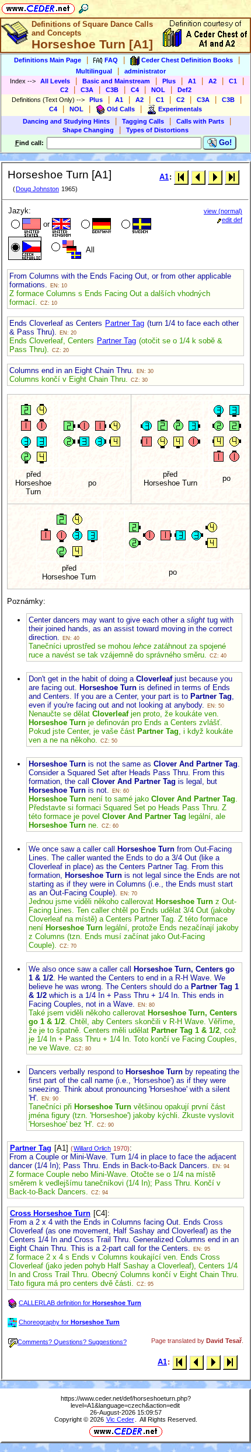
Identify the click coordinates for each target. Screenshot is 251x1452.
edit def (232, 219)
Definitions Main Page (47, 60)
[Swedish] (135, 225)
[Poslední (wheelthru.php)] (232, 177)
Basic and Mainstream (116, 81)
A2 (212, 81)
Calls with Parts (200, 121)
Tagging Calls (143, 121)
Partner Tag (124, 323)
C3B (112, 89)
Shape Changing (88, 129)
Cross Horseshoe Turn (50, 1213)
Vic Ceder (120, 1419)
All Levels (55, 81)
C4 (135, 89)
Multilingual (94, 71)
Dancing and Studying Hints (66, 121)
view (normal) (223, 211)
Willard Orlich (92, 1148)
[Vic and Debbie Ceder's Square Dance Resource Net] (38, 6)
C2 (64, 89)
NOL (158, 89)
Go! (224, 142)
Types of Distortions (157, 129)
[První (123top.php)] (181, 177)
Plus (169, 81)
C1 (233, 81)
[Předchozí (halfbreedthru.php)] (198, 177)
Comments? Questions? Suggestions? (72, 1341)
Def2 (184, 89)
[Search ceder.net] (83, 6)
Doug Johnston (37, 188)
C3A (87, 89)
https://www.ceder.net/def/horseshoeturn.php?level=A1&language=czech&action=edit (126, 1402)
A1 (192, 81)
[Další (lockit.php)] (215, 177)
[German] (95, 225)
